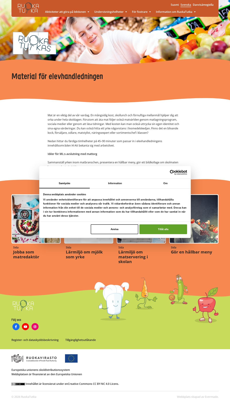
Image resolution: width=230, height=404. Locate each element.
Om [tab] (165, 183)
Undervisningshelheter (109, 12)
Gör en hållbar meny (191, 252)
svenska (185, 5)
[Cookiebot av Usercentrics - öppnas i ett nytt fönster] (172, 172)
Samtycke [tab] (64, 183)
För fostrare (139, 12)
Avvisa (114, 229)
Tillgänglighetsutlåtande (80, 340)
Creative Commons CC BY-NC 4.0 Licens (93, 384)
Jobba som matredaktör (26, 254)
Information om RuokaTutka (174, 12)
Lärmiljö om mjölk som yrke (84, 254)
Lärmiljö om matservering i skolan (133, 256)
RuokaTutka (28, 8)
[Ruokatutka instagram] (35, 327)
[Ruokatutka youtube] (25, 327)
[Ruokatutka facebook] (15, 327)
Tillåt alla (163, 229)
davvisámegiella (203, 5)
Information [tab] (115, 183)
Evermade (211, 397)
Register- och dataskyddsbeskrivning (35, 340)
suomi (175, 5)
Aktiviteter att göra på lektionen (65, 12)
